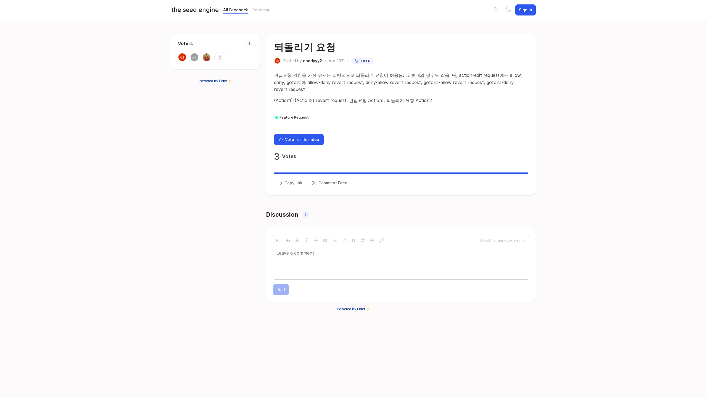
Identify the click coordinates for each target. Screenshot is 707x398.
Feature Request (294, 117)
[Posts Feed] (496, 10)
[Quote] (353, 240)
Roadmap (261, 9)
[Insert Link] (382, 240)
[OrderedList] (335, 240)
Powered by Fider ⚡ (215, 81)
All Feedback (235, 9)
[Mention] (363, 240)
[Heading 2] (278, 240)
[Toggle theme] (508, 10)
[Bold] (297, 240)
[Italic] (306, 240)
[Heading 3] (288, 240)
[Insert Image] (372, 240)
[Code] (344, 240)
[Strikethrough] (316, 240)
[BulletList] (325, 240)
